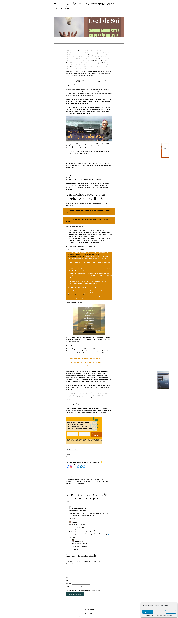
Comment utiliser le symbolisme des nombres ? (81, 294)
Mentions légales (89, 609)
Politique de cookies (149, 615)
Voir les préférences (170, 612)
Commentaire (70, 574)
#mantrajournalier (90, 481)
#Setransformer (70, 483)
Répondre (72, 518)
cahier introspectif (77, 230)
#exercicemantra (70, 481)
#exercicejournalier (98, 479)
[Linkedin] (81, 465)
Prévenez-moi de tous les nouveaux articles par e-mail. (84, 590)
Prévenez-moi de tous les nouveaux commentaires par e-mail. (86, 587)
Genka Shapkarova (77, 508)
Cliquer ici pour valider (96, 434)
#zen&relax (81, 483)
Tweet (75, 464)
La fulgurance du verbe (73, 157)
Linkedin (94, 52)
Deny (159, 612)
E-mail (68, 580)
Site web (68, 583)
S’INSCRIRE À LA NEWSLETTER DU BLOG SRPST (89, 617)
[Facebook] (68, 465)
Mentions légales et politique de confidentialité (163, 615)
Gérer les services (146, 608)
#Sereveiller (106, 481)
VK (107, 52)
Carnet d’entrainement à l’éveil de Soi (96, 381)
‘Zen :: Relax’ (76, 52)
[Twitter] (78, 465)
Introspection (71, 476)
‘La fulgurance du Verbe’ (96, 163)
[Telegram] (84, 465)
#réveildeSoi (99, 481)
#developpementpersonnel (73, 479)
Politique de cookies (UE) (89, 613)
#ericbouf (83, 479)
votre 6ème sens (77, 373)
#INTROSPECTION (80, 481)
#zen (76, 483)
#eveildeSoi (90, 479)
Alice (73, 522)
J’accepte (89, 131)
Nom (68, 577)
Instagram (81, 54)
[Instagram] (71, 465)
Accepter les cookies (148, 612)
